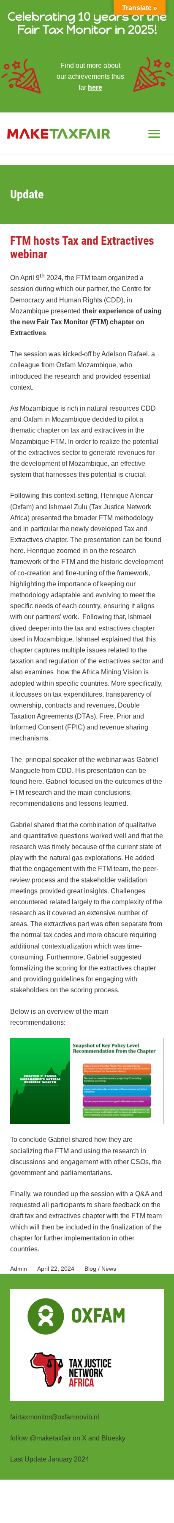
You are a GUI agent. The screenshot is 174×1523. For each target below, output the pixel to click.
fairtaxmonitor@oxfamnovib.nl (54, 1417)
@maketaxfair (50, 1438)
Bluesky (113, 1438)
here (95, 87)
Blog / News (100, 1269)
